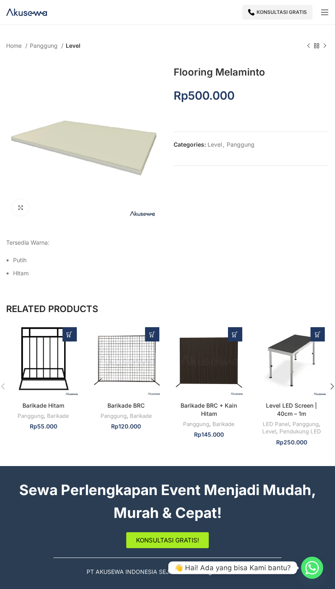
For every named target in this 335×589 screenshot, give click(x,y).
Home (14, 45)
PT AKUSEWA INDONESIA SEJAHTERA (139, 571)
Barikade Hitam (43, 405)
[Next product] (325, 46)
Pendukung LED (300, 431)
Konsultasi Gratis (282, 12)
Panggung (44, 45)
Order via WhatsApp (70, 334)
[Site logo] (26, 11)
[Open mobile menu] (325, 12)
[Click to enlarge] (20, 207)
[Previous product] (308, 46)
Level (73, 45)
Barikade (58, 416)
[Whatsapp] (312, 568)
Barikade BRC (126, 405)
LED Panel (276, 424)
